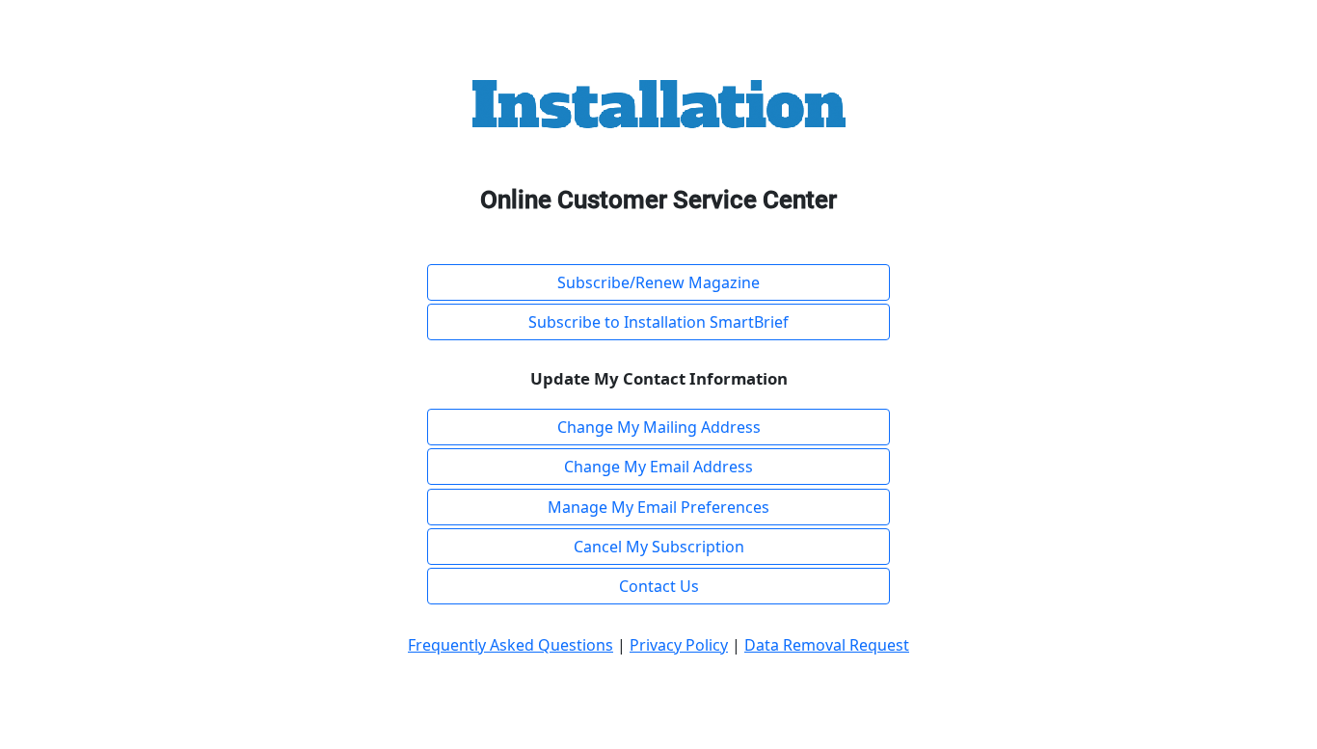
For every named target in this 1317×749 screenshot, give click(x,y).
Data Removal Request (826, 644)
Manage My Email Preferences (658, 507)
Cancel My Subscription (659, 546)
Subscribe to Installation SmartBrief (658, 322)
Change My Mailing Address (659, 427)
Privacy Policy (679, 644)
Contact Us (659, 586)
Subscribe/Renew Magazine (658, 282)
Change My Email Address (658, 466)
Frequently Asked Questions (510, 644)
